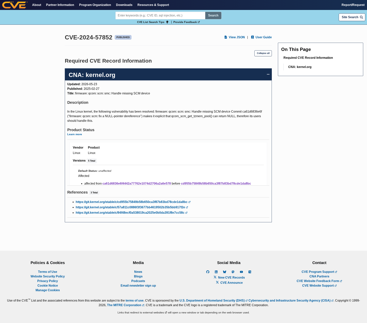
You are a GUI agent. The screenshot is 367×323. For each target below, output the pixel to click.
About (36, 5)
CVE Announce (231, 282)
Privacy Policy (47, 281)
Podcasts (138, 281)
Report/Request (353, 5)
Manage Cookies (48, 290)
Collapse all (263, 53)
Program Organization (95, 5)
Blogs (138, 276)
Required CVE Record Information (308, 57)
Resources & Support (153, 5)
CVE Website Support (318, 285)
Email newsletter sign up (138, 285)
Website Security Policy (48, 276)
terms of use (135, 300)
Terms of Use (47, 271)
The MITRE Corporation (124, 305)
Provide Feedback (185, 22)
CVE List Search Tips (150, 22)
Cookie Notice (47, 285)
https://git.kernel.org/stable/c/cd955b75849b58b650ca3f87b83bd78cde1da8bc (132, 202)
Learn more (74, 134)
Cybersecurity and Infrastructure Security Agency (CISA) (289, 300)
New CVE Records (231, 277)
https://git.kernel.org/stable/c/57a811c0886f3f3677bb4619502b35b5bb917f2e (131, 207)
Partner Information (60, 5)
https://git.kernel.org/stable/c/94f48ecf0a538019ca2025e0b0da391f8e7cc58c (130, 212)
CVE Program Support (318, 271)
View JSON (236, 37)
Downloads (124, 5)
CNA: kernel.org (300, 67)
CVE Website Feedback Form (318, 281)
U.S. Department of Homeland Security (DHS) (212, 300)
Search (213, 15)
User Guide (263, 37)
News (138, 271)
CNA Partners (319, 276)
